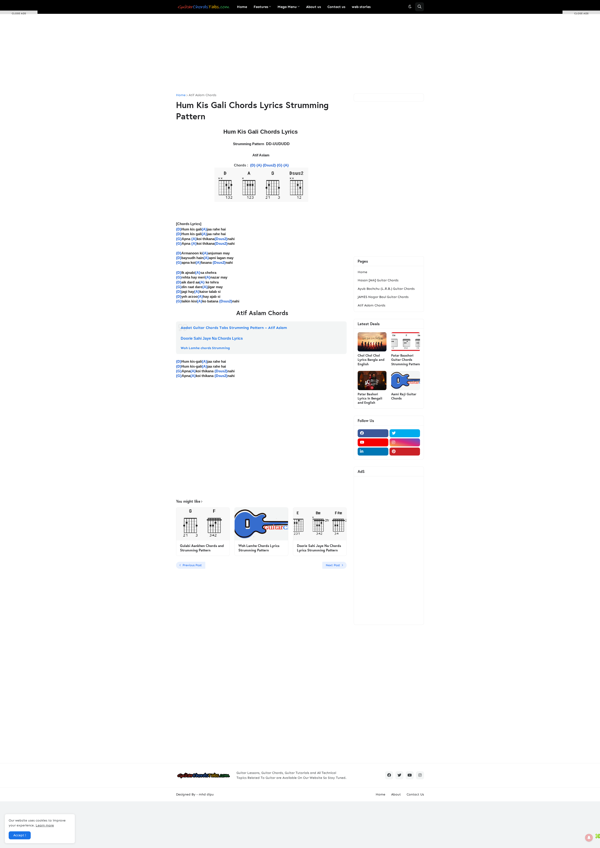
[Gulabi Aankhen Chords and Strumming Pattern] (202, 524)
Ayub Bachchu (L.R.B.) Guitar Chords (386, 289)
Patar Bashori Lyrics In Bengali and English (370, 398)
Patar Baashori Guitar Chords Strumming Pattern (405, 359)
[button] (410, 6)
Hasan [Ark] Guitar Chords (378, 280)
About (396, 794)
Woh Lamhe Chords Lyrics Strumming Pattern (258, 548)
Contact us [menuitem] (336, 7)
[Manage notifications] (589, 837)
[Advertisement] (300, 54)
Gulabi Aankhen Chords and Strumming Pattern (202, 548)
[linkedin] (373, 452)
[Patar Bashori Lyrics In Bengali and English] (372, 380)
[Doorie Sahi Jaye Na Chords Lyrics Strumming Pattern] (319, 524)
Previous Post (192, 565)
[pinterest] (405, 452)
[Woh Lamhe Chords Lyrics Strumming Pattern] (261, 524)
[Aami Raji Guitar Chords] (405, 380)
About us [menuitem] (313, 7)
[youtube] (373, 442)
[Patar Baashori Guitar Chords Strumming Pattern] (405, 341)
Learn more (45, 825)
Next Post (333, 565)
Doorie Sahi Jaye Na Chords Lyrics (212, 338)
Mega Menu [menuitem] (287, 7)
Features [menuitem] (261, 7)
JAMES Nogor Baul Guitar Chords (383, 297)
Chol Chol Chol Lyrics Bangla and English (371, 359)
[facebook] (373, 433)
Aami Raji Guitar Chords (403, 396)
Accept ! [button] (19, 835)
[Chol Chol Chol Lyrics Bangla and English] (372, 341)
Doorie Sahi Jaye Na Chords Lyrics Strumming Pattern (319, 548)
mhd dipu (206, 794)
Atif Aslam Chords (202, 95)
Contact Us (415, 794)
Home (181, 95)
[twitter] (405, 433)
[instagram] (405, 442)
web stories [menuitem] (361, 7)
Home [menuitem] (242, 7)
